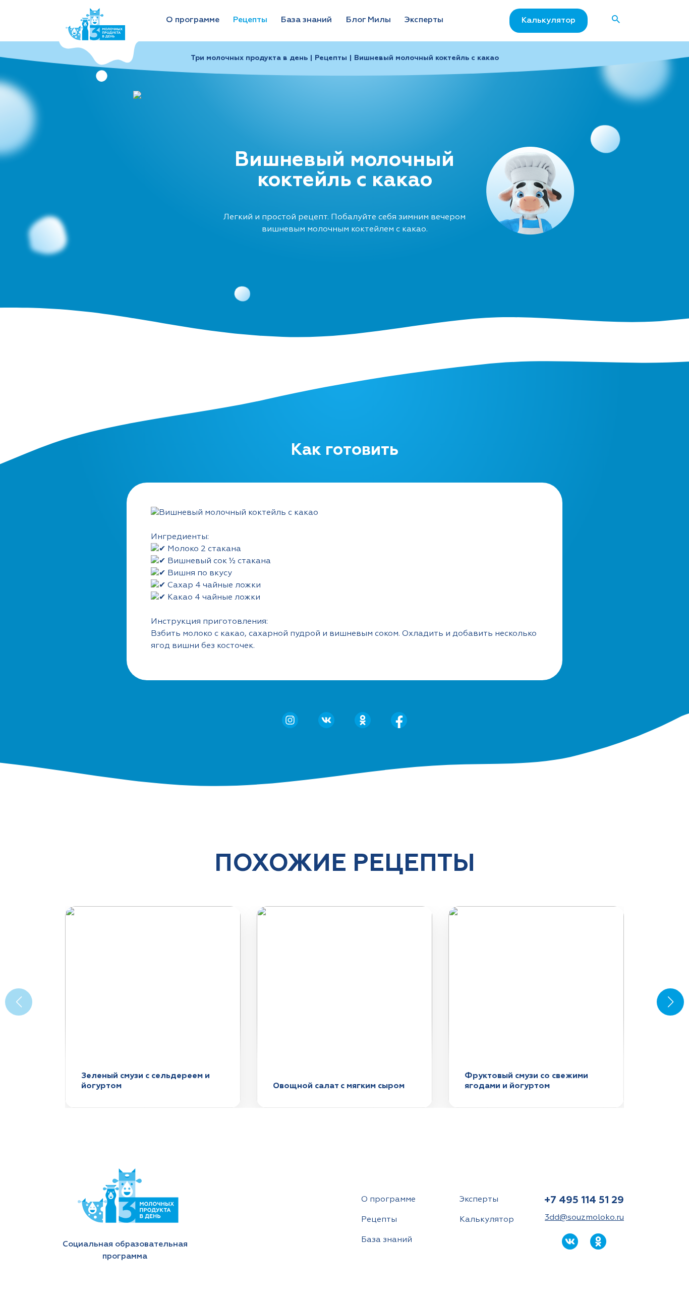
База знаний (306, 20)
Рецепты (250, 20)
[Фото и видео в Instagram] (290, 720)
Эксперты (424, 20)
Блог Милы (368, 20)
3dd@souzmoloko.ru (584, 1218)
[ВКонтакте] (326, 720)
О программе (192, 20)
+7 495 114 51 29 (584, 1200)
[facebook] (399, 720)
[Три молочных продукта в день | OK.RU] (363, 720)
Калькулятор (549, 21)
